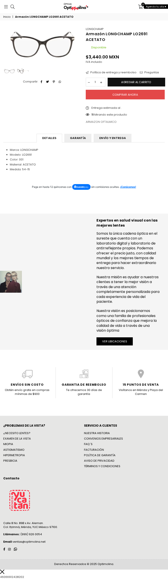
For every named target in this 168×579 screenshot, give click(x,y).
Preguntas (151, 72)
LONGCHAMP (95, 29)
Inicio (6, 17)
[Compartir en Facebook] (41, 82)
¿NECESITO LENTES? (16, 433)
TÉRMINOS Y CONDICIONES (102, 466)
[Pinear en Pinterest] (54, 82)
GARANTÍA (78, 138)
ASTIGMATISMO (13, 450)
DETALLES (49, 138)
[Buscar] (12, 6)
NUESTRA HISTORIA (97, 433)
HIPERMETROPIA (14, 455)
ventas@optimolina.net (29, 542)
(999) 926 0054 (22, 534)
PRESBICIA (10, 461)
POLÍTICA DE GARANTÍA (100, 455)
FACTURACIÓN (94, 450)
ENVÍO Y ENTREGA (112, 138)
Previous (7, 47)
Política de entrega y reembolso (113, 72)
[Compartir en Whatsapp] (60, 82)
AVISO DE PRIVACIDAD (99, 461)
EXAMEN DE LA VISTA (17, 438)
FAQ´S (88, 444)
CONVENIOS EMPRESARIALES (103, 438)
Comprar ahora (125, 95)
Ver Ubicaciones (114, 341)
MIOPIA (8, 444)
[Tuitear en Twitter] (47, 82)
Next (78, 47)
